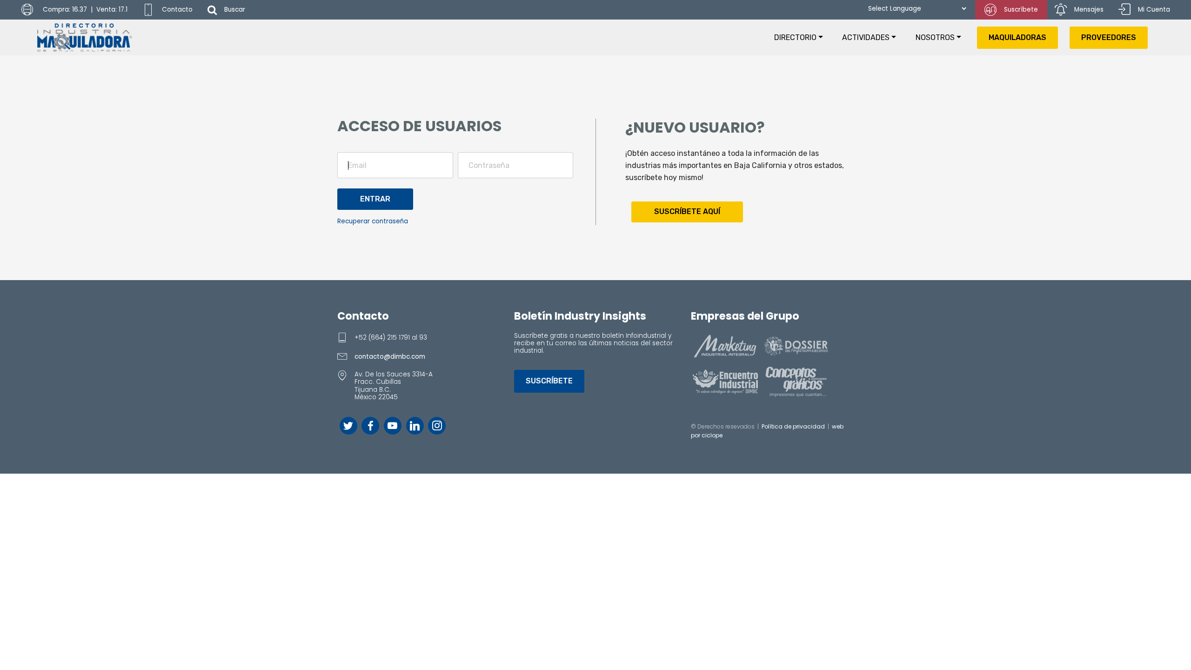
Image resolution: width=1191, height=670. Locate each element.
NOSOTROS (935, 37)
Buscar (234, 9)
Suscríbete (1021, 9)
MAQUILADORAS (1017, 37)
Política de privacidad (793, 426)
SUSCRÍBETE (549, 380)
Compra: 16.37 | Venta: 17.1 (84, 9)
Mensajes (1089, 9)
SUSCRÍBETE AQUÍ (687, 211)
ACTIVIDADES (866, 37)
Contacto (177, 9)
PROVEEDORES (1108, 37)
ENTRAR (375, 198)
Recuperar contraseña (372, 221)
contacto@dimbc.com (390, 356)
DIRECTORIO (795, 37)
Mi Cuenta (1154, 9)
